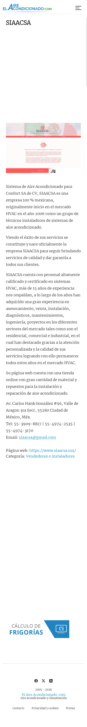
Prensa (70, 708)
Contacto (18, 708)
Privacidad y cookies (45, 708)
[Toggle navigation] (78, 8)
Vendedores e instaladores (50, 456)
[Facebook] (36, 680)
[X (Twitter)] (43, 680)
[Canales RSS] (51, 680)
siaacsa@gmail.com (37, 437)
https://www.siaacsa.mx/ (52, 450)
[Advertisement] (43, 73)
